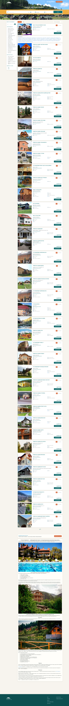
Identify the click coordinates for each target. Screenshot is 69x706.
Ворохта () (24, 40)
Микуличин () (39, 37)
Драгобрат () (31, 39)
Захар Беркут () (30, 40)
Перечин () (20, 40)
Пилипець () (58, 38)
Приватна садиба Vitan (38, 330)
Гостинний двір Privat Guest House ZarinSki (42, 165)
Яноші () (23, 41)
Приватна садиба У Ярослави (39, 120)
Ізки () (46, 39)
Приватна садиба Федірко (38, 265)
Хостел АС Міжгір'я (37, 57)
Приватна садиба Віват (38, 228)
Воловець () (58, 37)
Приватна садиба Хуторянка (39, 393)
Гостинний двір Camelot (38, 342)
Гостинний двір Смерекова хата (39, 252)
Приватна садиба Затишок (38, 353)
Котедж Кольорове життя (38, 492)
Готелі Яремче (20, 666)
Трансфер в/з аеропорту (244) (11, 63)
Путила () (27, 41)
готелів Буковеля (58, 618)
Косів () (35, 39)
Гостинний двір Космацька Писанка (40, 366)
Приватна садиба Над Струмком (40, 177)
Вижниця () (58, 40)
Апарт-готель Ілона (37, 189)
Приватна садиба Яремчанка (39, 454)
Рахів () (26, 38)
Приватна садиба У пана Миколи (39, 142)
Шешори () (20, 38)
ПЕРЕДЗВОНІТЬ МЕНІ (58, 536)
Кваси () (38, 39)
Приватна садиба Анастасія (39, 478)
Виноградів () (40, 40)
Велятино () (24, 37)
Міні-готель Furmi (36, 215)
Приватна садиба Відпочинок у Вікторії (41, 379)
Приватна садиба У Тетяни (38, 153)
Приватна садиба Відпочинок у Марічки (41, 516)
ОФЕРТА (48, 700)
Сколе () (44, 40)
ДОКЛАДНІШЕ (57, 33)
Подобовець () (43, 38)
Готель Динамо (36, 79)
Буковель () (30, 38)
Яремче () (53, 37)
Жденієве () (50, 39)
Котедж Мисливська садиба (39, 318)
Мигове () (48, 38)
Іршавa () (31, 41)
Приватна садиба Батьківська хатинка (41, 278)
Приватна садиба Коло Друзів (39, 441)
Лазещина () (35, 40)
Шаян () (59, 39)
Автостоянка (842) (11, 56)
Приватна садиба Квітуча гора (39, 466)
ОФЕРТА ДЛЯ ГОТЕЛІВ (50, 701)
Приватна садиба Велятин (38, 240)
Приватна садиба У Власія (38, 107)
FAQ (47, 697)
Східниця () (53, 40)
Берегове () (42, 39)
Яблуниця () (29, 37)
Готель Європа (36, 304)
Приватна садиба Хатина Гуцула (39, 406)
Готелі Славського (57, 671)
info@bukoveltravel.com (59, 698)
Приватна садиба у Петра (38, 429)
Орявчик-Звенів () (53, 38)
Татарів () (20, 41)
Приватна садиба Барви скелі (39, 417)
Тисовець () (55, 39)
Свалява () (20, 37)
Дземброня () (34, 37)
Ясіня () (38, 38)
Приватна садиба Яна (37, 68)
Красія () (35, 38)
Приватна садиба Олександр (39, 131)
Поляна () (44, 37)
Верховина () (20, 39)
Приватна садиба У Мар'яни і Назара (40, 44)
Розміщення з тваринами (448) (12, 61)
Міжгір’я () (49, 40)
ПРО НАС (48, 698)
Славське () (25, 39)
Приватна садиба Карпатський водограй (41, 92)
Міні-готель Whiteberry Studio (39, 25)
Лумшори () (49, 37)
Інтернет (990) (10, 57)
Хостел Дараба (36, 203)
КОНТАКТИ (48, 703)
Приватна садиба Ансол (38, 504)
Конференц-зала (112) (11, 58)
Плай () (23, 38)
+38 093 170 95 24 (50, 1)
